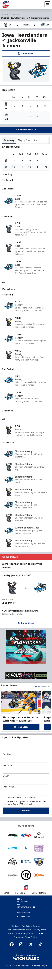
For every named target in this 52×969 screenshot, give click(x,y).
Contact (15, 926)
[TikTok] (40, 944)
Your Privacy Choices (25, 933)
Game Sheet (27, 53)
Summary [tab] (9, 140)
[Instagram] (21, 944)
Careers (41, 933)
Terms (10, 933)
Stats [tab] (36, 140)
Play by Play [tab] (24, 140)
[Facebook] (11, 944)
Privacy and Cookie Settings (26, 937)
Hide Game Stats (24, 129)
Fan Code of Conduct (31, 926)
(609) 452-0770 (23, 912)
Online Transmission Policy (19, 929)
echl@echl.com (23, 916)
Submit (26, 810)
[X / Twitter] (31, 944)
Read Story (22, 726)
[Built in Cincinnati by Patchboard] (26, 957)
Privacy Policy (40, 929)
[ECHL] (6, 4)
